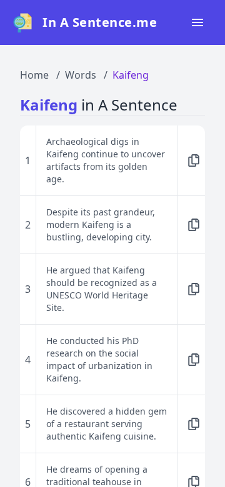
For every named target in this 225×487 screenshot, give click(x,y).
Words (80, 75)
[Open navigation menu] (197, 22)
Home (34, 75)
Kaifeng (130, 75)
